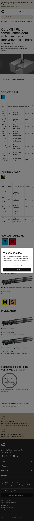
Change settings (17, 265)
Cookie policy (25, 260)
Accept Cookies (17, 270)
